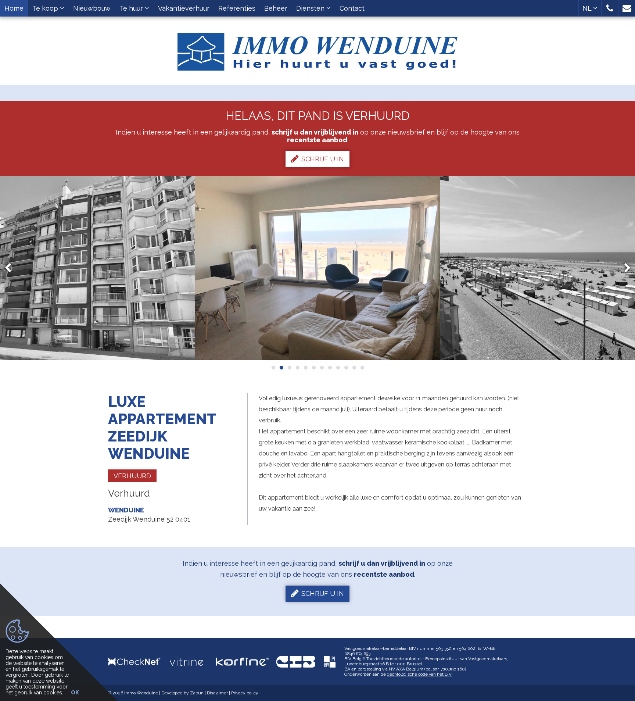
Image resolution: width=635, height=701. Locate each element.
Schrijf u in (322, 159)
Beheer (275, 8)
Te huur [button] (132, 8)
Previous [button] (11, 268)
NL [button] (587, 8)
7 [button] (321, 367)
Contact (352, 8)
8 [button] (329, 367)
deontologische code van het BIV (419, 674)
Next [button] (624, 268)
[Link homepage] (317, 49)
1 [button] (273, 367)
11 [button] (354, 367)
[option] (317, 268)
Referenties (236, 8)
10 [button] (345, 367)
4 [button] (297, 367)
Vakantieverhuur (183, 8)
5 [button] (305, 367)
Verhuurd (132, 476)
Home (14, 8)
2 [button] (281, 367)
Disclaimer (217, 692)
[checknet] (139, 661)
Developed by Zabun (182, 692)
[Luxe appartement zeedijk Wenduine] (317, 268)
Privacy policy (244, 692)
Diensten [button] (311, 8)
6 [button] (313, 367)
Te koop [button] (46, 8)
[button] (610, 8)
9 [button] (337, 367)
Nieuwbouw (92, 8)
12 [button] (362, 367)
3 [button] (289, 367)
